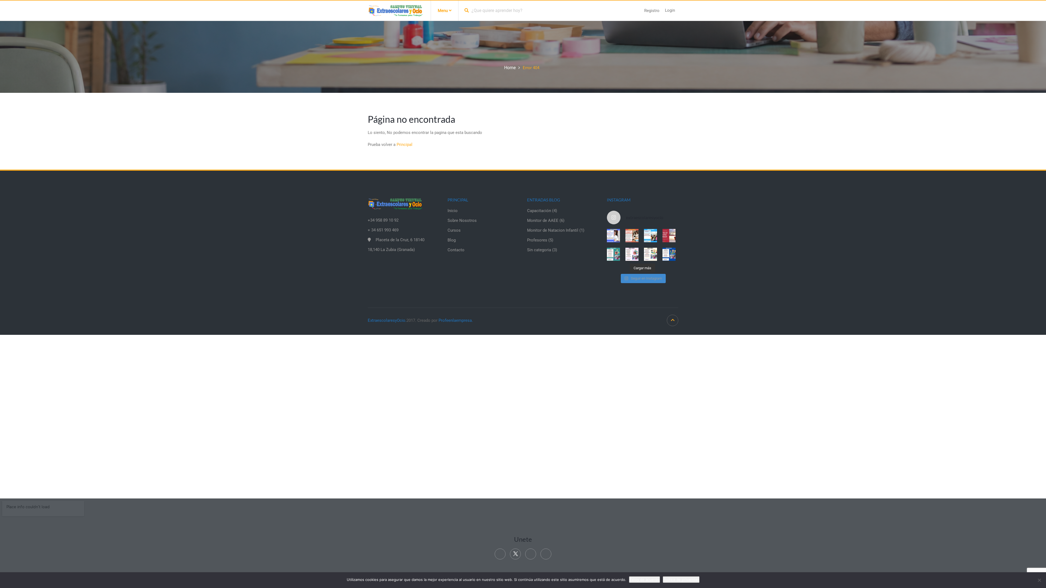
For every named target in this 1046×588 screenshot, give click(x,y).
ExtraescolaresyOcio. (387, 320)
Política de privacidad (681, 579)
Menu (443, 10)
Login (670, 10)
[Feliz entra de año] (669, 235)
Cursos (454, 230)
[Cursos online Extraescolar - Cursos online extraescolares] (395, 10)
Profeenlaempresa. (456, 320)
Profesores (537, 240)
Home (510, 67)
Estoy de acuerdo (644, 579)
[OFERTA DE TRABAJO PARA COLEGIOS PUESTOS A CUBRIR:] (613, 254)
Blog (452, 240)
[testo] (631, 235)
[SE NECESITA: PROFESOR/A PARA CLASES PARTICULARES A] (613, 235)
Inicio (453, 210)
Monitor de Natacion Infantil (552, 230)
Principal (404, 144)
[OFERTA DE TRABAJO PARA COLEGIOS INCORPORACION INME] (650, 235)
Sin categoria (539, 249)
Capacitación (539, 210)
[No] (1039, 580)
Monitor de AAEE (542, 220)
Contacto (456, 249)
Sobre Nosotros (462, 220)
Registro (651, 10)
